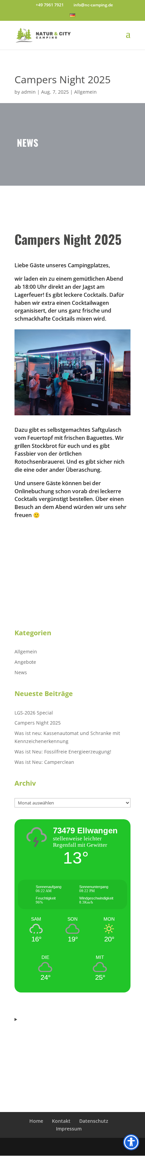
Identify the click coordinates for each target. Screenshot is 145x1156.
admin (28, 92)
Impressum (69, 1128)
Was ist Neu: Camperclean (44, 762)
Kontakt (61, 1121)
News (20, 672)
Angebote (25, 662)
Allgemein (85, 92)
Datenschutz (93, 1121)
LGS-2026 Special (33, 712)
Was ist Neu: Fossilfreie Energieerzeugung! (62, 751)
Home (36, 1121)
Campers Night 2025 (37, 723)
